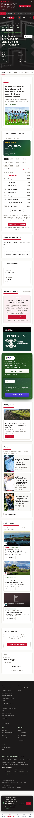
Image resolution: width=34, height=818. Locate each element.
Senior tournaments (7, 695)
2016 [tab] (11, 165)
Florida (10, 759)
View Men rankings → (17, 670)
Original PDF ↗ (26, 169)
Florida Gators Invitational (13, 612)
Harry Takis (9, 154)
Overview (9, 72)
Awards (4, 735)
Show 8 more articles (10, 514)
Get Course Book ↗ (17, 371)
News (19, 690)
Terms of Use (5, 782)
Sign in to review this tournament (17, 644)
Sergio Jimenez (13, 196)
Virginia (22, 764)
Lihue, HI (20, 55)
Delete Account (6, 785)
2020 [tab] (11, 162)
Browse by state (6, 690)
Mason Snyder (13, 189)
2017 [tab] (6, 165)
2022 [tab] (6, 162)
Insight (21, 72)
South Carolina (21, 762)
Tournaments (8, 23)
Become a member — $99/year (17, 224)
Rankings (4, 730)
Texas (15, 759)
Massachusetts (14, 764)
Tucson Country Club (10, 584)
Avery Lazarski (13, 199)
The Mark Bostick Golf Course (13, 614)
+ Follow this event (17, 666)
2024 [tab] (17, 159)
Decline (22, 803)
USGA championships (8, 703)
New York (21, 759)
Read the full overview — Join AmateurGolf (17, 254)
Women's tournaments (8, 698)
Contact (27, 72)
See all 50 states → (7, 767)
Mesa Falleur (12, 185)
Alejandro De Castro (15, 202)
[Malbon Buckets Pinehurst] (17, 339)
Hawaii (15, 23)
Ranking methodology (8, 732)
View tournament (10, 557)
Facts (15, 72)
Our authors (21, 740)
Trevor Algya (13, 145)
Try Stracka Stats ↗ (17, 394)
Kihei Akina (12, 192)
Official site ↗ (7, 66)
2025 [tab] (11, 159)
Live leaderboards (23, 688)
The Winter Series (7, 713)
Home (3, 23)
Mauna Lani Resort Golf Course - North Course (17, 553)
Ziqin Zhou (11, 182)
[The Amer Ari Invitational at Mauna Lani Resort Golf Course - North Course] (17, 538)
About (19, 738)
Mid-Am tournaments (7, 701)
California (4, 759)
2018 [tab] (23, 162)
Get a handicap (6, 721)
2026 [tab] (6, 159)
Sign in (29, 17)
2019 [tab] (17, 162)
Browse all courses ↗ (11, 374)
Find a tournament (6, 688)
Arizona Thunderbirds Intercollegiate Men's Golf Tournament (14, 582)
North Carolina (11, 762)
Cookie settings (16, 785)
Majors (3, 706)
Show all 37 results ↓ (17, 210)
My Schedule (5, 723)
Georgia (4, 762)
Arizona (27, 759)
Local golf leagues (7, 693)
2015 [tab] (17, 165)
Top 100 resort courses (8, 715)
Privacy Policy (14, 782)
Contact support (6, 747)
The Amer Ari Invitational (13, 551)
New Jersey (5, 764)
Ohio (26, 764)
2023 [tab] (23, 159)
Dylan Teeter (12, 206)
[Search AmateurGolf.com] (24, 18)
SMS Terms (23, 782)
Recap (3, 72)
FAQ (3, 749)
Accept (28, 803)
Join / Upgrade (22, 732)
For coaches (5, 738)
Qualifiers (4, 718)
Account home (22, 735)
